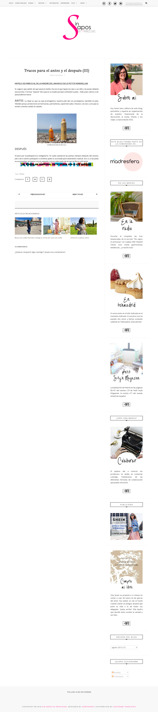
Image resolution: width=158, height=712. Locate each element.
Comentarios (118, 676)
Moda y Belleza (20, 3)
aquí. (64, 145)
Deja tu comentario (56, 75)
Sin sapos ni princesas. (55, 707)
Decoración (54, 3)
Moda (22, 174)
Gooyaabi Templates (124, 707)
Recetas (41, 3)
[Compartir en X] (35, 179)
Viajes (82, 3)
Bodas (30, 3)
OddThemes (88, 707)
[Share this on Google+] (42, 179)
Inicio (11, 3)
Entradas (117, 672)
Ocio (73, 3)
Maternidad (65, 3)
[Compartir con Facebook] (27, 179)
